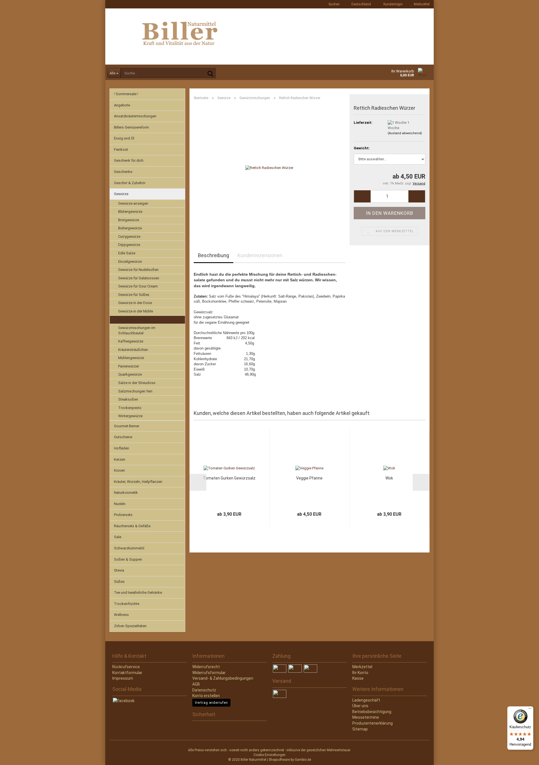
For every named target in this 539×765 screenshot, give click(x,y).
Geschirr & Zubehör (129, 183)
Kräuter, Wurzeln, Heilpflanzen (138, 481)
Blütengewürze (130, 211)
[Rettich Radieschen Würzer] (269, 168)
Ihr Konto (360, 672)
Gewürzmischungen (134, 320)
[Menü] (530, 709)
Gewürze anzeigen (133, 203)
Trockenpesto (129, 408)
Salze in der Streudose (136, 383)
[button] (359, 4)
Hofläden (121, 448)
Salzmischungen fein (135, 391)
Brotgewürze (128, 220)
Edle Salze (126, 253)
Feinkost (121, 149)
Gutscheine (123, 437)
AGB (196, 684)
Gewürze (121, 194)
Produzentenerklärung (372, 723)
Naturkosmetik (126, 492)
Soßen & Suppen (128, 559)
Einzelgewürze (130, 261)
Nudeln (119, 504)
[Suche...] (210, 73)
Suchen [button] (334, 4)
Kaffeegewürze (130, 341)
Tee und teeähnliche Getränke (138, 592)
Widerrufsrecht (206, 666)
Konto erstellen (206, 695)
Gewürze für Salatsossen (138, 278)
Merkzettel (421, 4)
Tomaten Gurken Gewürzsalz (229, 478)
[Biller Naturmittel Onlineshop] (269, 36)
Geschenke (123, 172)
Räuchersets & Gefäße (132, 526)
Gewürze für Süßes (133, 295)
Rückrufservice (126, 666)
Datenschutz (204, 690)
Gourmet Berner (126, 426)
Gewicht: (362, 148)
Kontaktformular (127, 672)
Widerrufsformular (209, 672)
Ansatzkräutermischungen (135, 116)
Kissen (119, 470)
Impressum (122, 678)
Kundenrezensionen (259, 255)
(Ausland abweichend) (405, 133)
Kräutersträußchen (133, 350)
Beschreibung (213, 255)
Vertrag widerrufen (211, 703)
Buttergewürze (130, 228)
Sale (117, 537)
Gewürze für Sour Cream (138, 286)
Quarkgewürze (130, 374)
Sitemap (360, 729)
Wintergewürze (130, 416)
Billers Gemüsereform (131, 127)
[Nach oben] (15, 756)
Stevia (119, 570)
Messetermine (365, 717)
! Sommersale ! (126, 94)
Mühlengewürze (131, 358)
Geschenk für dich (128, 160)
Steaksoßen (128, 399)
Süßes (119, 581)
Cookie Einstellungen (269, 755)
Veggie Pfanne (309, 478)
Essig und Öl (124, 138)
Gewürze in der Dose (135, 303)
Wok (389, 478)
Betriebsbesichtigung (371, 711)
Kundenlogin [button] (392, 4)
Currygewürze (129, 236)
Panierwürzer (128, 366)
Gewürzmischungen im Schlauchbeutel (136, 330)
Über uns (360, 706)
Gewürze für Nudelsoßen (138, 270)
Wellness (121, 615)
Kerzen (119, 459)
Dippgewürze (129, 245)
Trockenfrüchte (126, 604)
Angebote (122, 105)
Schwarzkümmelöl (129, 548)
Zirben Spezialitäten (130, 626)
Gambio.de (303, 760)
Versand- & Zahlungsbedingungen (222, 678)
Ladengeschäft (366, 700)
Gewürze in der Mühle (135, 311)
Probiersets (123, 515)
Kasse (358, 678)
